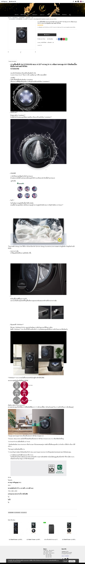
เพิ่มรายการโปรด (41, 38)
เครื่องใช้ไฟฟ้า (44, 42)
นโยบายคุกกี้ (18, 561)
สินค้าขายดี (23, 14)
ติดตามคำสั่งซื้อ (56, 14)
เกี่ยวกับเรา (64, 14)
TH (83, 1)
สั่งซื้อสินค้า (47, 34)
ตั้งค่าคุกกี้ (65, 561)
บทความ (42, 14)
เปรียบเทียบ (50, 38)
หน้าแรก (16, 14)
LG (53, 42)
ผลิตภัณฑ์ (34, 14)
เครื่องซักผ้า (49, 42)
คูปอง (29, 14)
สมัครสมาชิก (13, 1)
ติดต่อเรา (49, 14)
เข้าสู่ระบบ (4, 1)
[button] (70, 15)
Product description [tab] (12, 61)
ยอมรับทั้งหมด (72, 561)
